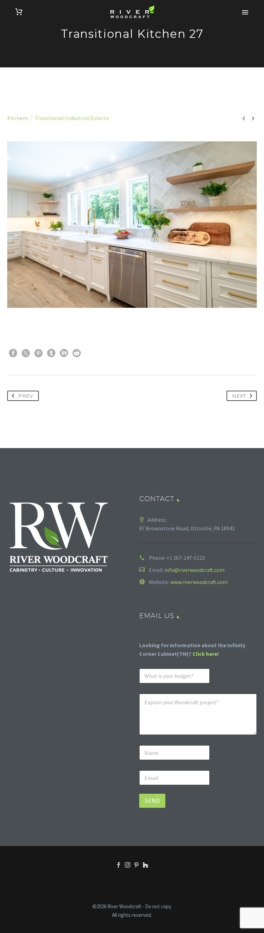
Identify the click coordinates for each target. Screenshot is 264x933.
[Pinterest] (38, 353)
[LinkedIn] (64, 353)
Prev (25, 396)
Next (238, 396)
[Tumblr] (51, 353)
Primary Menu (245, 12)
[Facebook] (13, 353)
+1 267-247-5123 (185, 557)
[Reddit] (77, 353)
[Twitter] (26, 353)
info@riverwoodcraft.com (194, 569)
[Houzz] (145, 865)
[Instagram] (127, 865)
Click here (204, 653)
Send (152, 800)
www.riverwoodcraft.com (199, 581)
